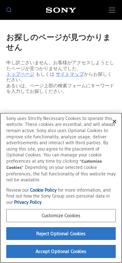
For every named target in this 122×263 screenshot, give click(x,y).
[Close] (114, 121)
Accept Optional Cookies (61, 251)
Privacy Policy (28, 202)
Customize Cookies (61, 215)
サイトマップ (70, 74)
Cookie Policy (43, 190)
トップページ (20, 74)
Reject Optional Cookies (61, 233)
